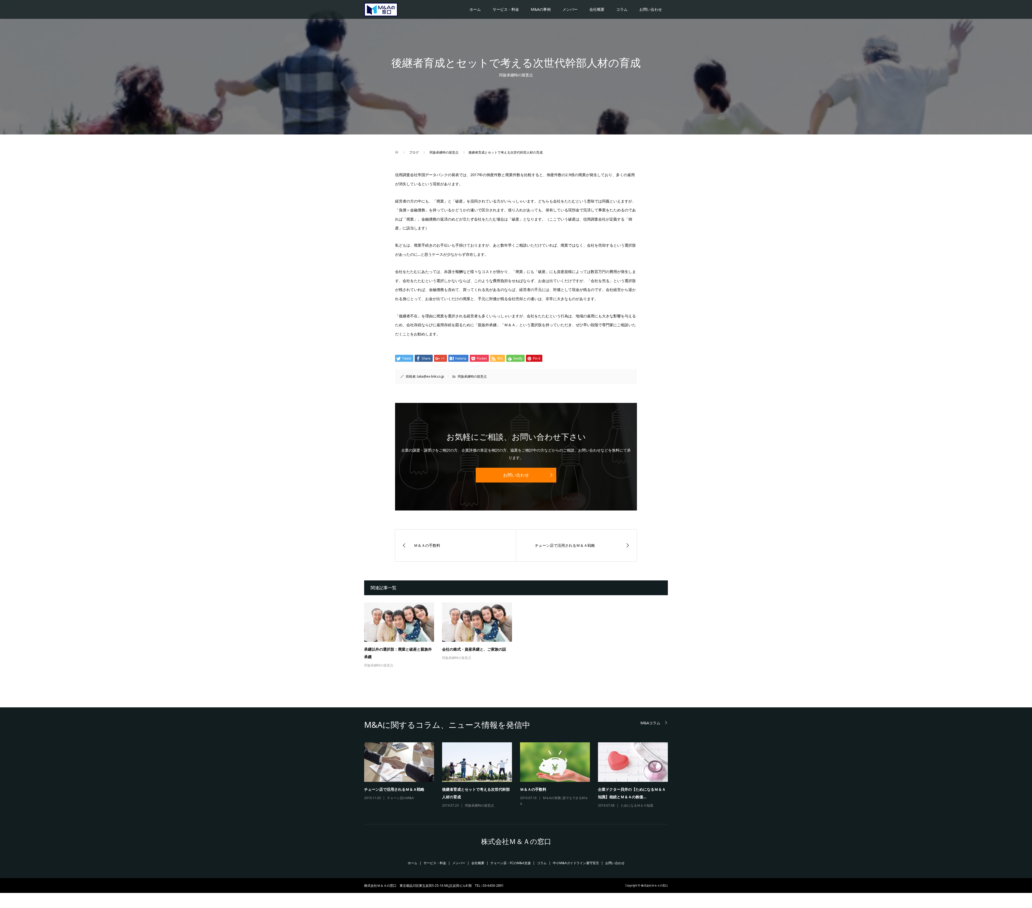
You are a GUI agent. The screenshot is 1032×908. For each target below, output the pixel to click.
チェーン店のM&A (400, 798)
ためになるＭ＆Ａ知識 (637, 805)
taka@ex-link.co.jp (430, 376)
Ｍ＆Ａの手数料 (533, 789)
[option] (520, 775)
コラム (622, 9)
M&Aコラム (650, 723)
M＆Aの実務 (552, 798)
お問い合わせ (650, 9)
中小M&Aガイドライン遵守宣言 (576, 863)
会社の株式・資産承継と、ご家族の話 (474, 649)
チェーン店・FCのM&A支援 (510, 863)
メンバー (570, 9)
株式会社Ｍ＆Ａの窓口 (516, 841)
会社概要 (596, 9)
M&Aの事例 (541, 9)
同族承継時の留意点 (516, 74)
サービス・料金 (506, 9)
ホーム (475, 9)
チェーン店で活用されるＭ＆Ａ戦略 (394, 789)
